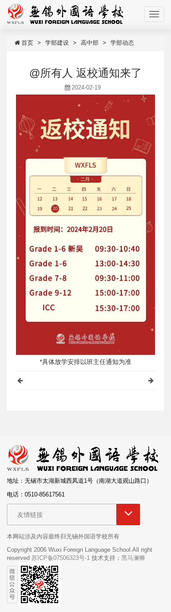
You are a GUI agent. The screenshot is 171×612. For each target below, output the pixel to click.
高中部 (89, 42)
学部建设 (57, 42)
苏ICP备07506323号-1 (60, 557)
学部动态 (122, 42)
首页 (27, 42)
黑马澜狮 (133, 557)
